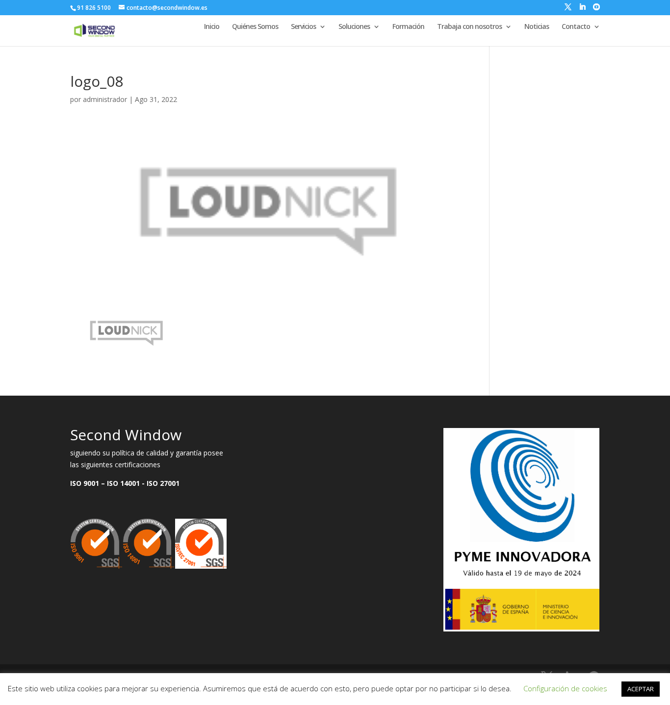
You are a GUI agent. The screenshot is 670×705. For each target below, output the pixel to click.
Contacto (576, 27)
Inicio (211, 27)
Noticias (536, 27)
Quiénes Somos (255, 27)
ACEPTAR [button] (640, 688)
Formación (408, 27)
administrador (105, 99)
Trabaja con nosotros (469, 27)
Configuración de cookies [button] (565, 688)
